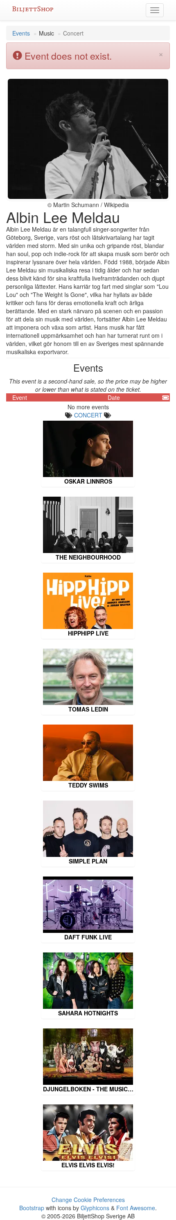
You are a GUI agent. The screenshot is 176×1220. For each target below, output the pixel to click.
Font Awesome (135, 1208)
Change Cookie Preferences (88, 1199)
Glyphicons (95, 1208)
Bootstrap (31, 1208)
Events (21, 33)
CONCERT (88, 415)
